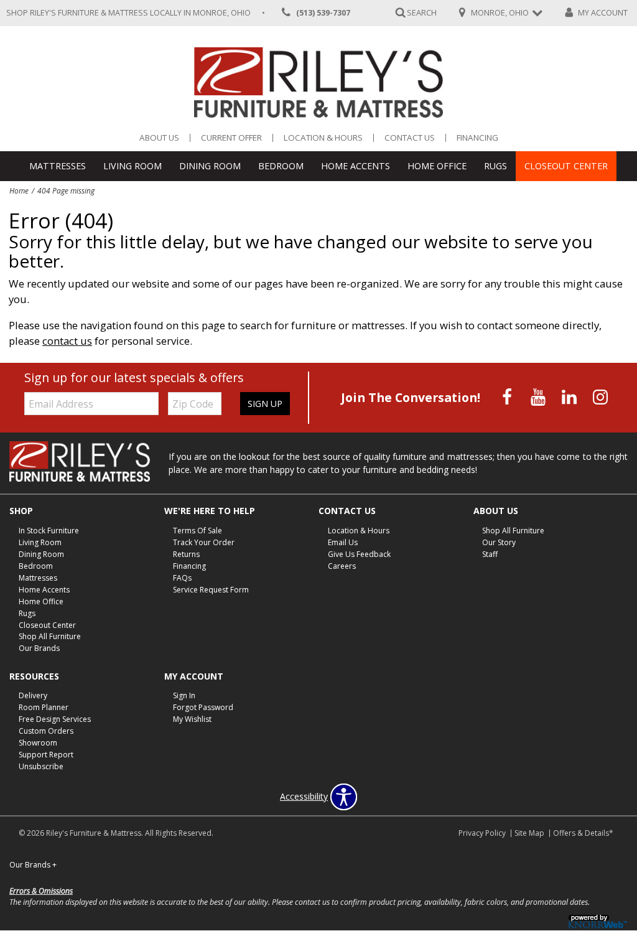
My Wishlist (192, 719)
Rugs (495, 166)
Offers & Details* (583, 833)
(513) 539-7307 (323, 12)
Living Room (132, 166)
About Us (159, 138)
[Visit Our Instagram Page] (600, 397)
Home (19, 190)
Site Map (529, 833)
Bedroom (281, 166)
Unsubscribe (41, 766)
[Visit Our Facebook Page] (508, 397)
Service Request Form (211, 589)
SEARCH (422, 12)
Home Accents (355, 166)
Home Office (437, 166)
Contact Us (409, 138)
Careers (342, 566)
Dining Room (210, 166)
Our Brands (39, 648)
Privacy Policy (482, 833)
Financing (477, 138)
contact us (67, 341)
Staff (490, 554)
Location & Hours (323, 138)
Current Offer (231, 138)
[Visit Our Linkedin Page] (570, 397)
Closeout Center (566, 166)
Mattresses (57, 166)
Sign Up (265, 403)
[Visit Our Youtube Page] (539, 397)
